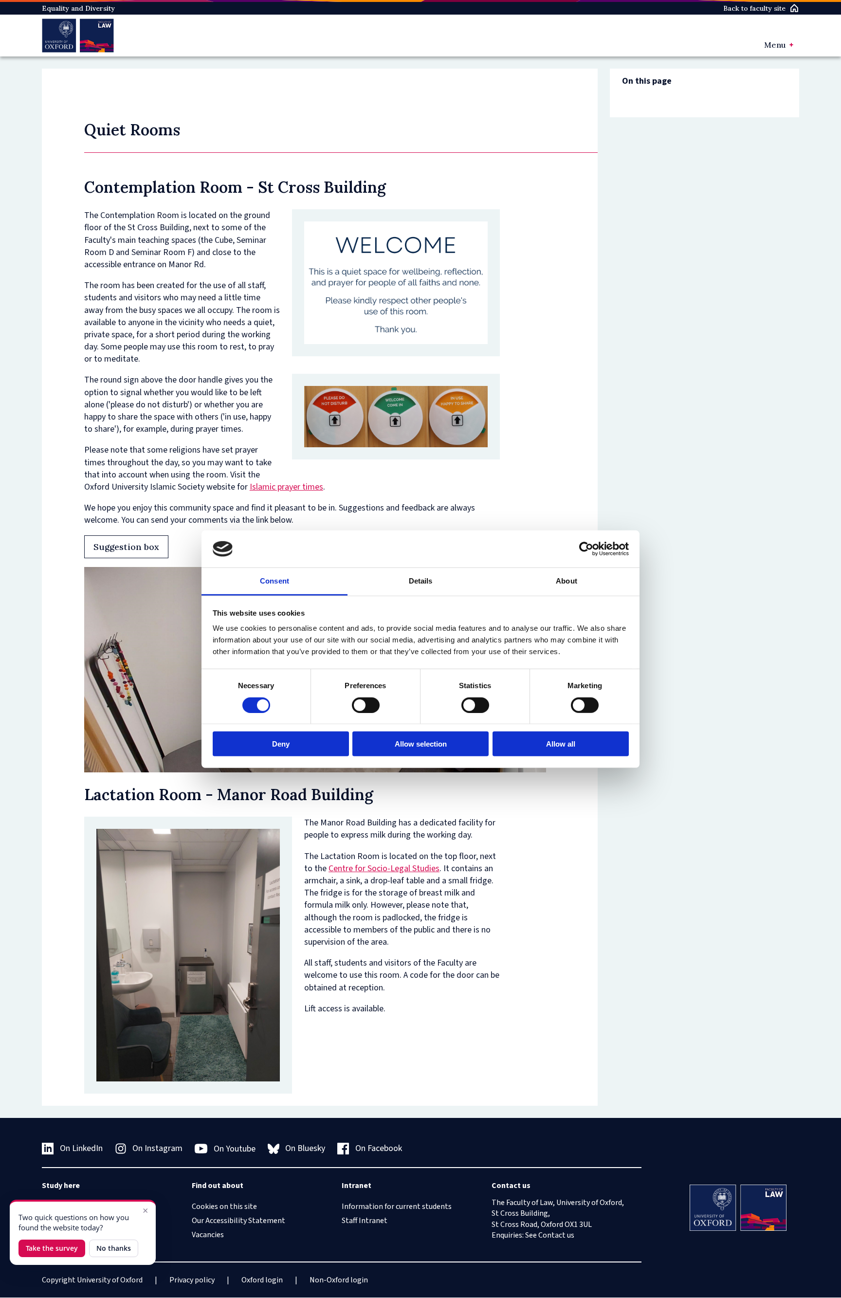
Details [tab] (421, 581)
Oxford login (262, 1280)
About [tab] (566, 581)
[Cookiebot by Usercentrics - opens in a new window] (586, 549)
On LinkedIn (81, 1148)
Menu (775, 45)
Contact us (556, 1235)
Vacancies (208, 1234)
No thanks (113, 1248)
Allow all (560, 744)
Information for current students (397, 1206)
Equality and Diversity (78, 8)
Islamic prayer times (286, 487)
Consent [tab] (274, 581)
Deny (281, 744)
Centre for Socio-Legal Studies (384, 868)
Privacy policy (192, 1280)
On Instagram (157, 1148)
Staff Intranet (364, 1220)
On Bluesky (305, 1148)
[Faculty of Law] (77, 35)
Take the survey (52, 1248)
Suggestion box (126, 546)
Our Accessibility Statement (238, 1220)
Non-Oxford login (339, 1280)
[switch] (366, 705)
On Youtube (235, 1149)
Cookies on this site (224, 1206)
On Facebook (378, 1148)
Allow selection (421, 744)
